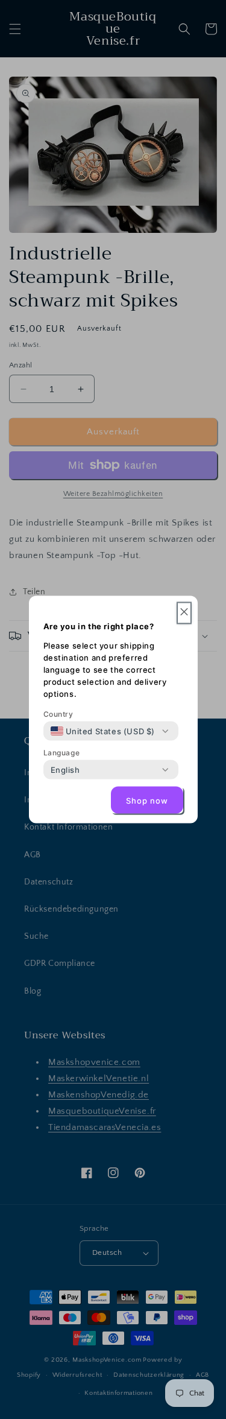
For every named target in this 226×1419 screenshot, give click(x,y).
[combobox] (103, 731)
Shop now (147, 800)
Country (58, 714)
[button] (184, 613)
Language (61, 752)
